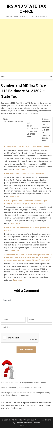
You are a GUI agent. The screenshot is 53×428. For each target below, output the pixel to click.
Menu (3, 76)
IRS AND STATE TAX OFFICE (26, 9)
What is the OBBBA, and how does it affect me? (24, 174)
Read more (20, 169)
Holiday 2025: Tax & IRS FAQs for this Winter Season (26, 147)
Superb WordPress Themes (28, 422)
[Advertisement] (26, 45)
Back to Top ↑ (26, 425)
